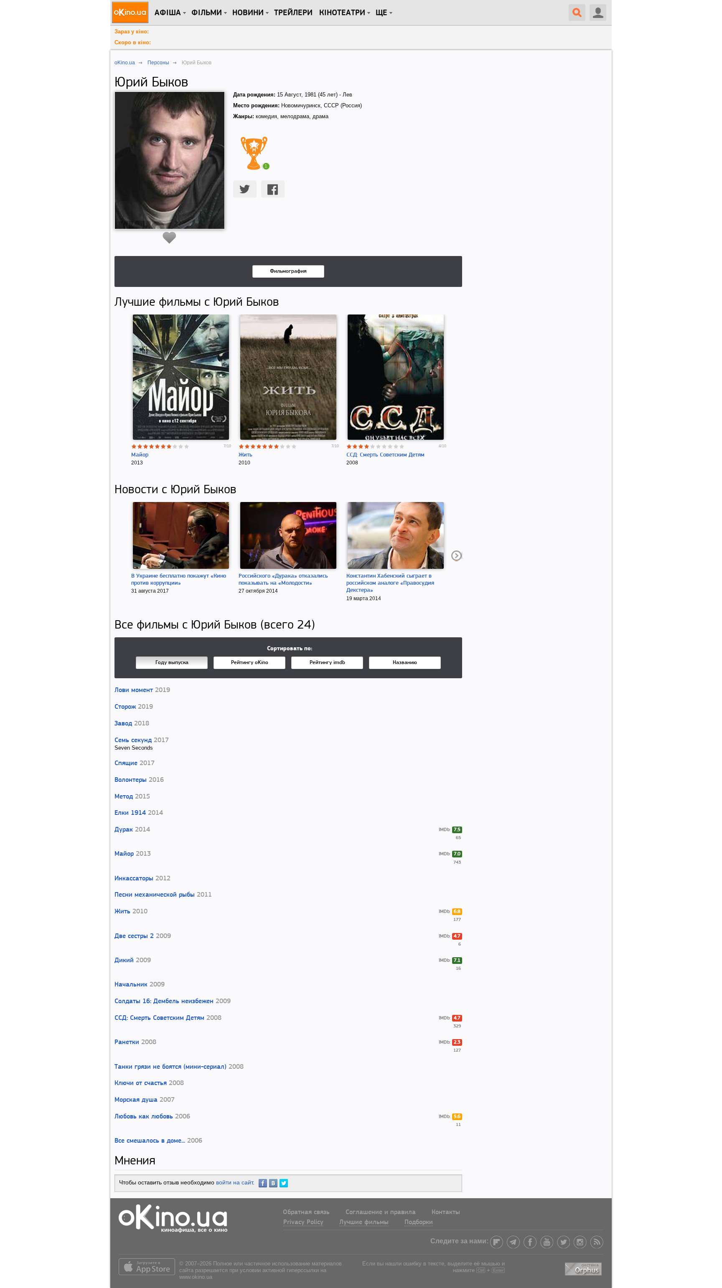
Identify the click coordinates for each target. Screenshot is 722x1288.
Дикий (124, 960)
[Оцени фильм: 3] (146, 446)
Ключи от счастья (140, 1083)
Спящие (125, 763)
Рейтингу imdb (327, 662)
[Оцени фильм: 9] (181, 446)
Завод (123, 723)
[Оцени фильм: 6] (163, 446)
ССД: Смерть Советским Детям (385, 455)
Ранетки (126, 1042)
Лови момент (133, 690)
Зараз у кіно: (131, 31)
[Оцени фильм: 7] (169, 446)
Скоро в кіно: (132, 42)
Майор (139, 455)
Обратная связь (306, 1212)
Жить (245, 455)
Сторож (125, 707)
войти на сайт (234, 1182)
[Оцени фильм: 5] (157, 446)
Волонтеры (130, 780)
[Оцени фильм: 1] (134, 446)
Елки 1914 (130, 813)
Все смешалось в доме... (149, 1141)
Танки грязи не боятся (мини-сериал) (170, 1067)
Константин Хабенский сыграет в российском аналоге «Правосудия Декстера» (390, 583)
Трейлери (293, 13)
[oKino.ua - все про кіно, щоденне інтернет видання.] (131, 12)
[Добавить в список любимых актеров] (169, 237)
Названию (405, 662)
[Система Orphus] (584, 1268)
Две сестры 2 (134, 936)
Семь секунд (133, 740)
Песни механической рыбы (154, 895)
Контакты (446, 1212)
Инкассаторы (133, 878)
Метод (123, 797)
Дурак (123, 830)
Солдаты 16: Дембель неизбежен (164, 1001)
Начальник (130, 984)
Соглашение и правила (381, 1212)
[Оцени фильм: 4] (152, 446)
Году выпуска (171, 662)
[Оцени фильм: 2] (140, 446)
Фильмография (288, 271)
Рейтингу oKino (249, 662)
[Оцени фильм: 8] (175, 446)
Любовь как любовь (143, 1116)
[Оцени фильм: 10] (187, 446)
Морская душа (136, 1100)
